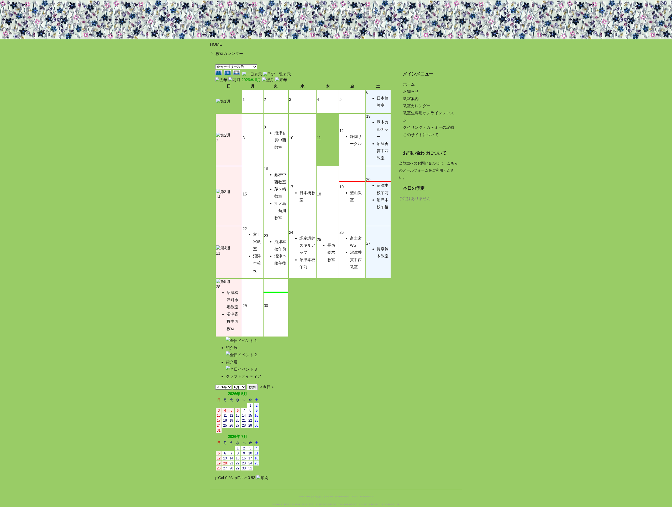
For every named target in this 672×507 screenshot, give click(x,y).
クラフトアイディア (243, 376)
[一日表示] (252, 74)
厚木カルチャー (382, 129)
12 (341, 130)
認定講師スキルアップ (307, 245)
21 (218, 253)
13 (368, 116)
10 (291, 138)
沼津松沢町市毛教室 (232, 299)
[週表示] (237, 74)
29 (245, 305)
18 (319, 194)
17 (291, 187)
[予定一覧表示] (277, 74)
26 (341, 232)
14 (218, 197)
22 (245, 228)
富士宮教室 (257, 241)
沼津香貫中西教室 (280, 140)
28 (218, 286)
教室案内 (411, 98)
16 (266, 169)
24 (291, 232)
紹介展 (232, 347)
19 (341, 187)
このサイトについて (420, 134)
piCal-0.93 (224, 477)
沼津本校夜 (257, 263)
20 (368, 179)
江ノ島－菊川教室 (280, 210)
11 (319, 138)
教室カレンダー (229, 53)
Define (389, 504)
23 (266, 236)
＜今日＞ (267, 387)
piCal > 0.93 (245, 477)
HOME (216, 44)
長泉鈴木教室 (331, 252)
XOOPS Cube (325, 504)
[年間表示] (219, 74)
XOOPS (352, 504)
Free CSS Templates (295, 504)
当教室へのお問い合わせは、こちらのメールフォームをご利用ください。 (428, 170)
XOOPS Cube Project (361, 496)
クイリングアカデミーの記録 (428, 127)
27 (368, 243)
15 (245, 194)
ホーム (409, 84)
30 (266, 305)
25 (319, 239)
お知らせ (411, 91)
